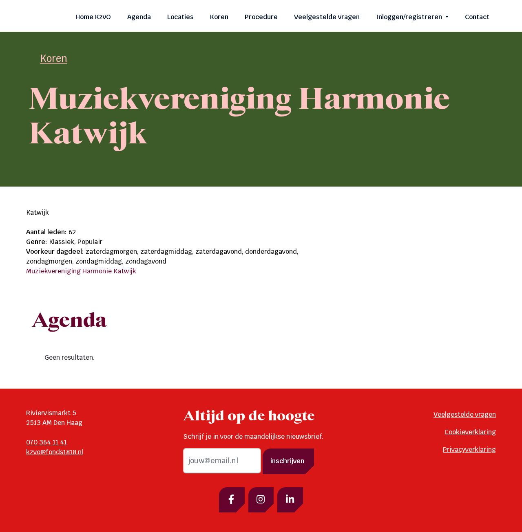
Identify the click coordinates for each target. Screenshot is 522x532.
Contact (477, 17)
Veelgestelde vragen (327, 17)
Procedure (261, 17)
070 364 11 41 (46, 442)
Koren (219, 17)
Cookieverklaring (470, 432)
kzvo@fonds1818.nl (54, 452)
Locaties (180, 17)
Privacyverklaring (469, 449)
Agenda (139, 17)
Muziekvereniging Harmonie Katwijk (81, 271)
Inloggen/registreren (410, 17)
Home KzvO (93, 17)
